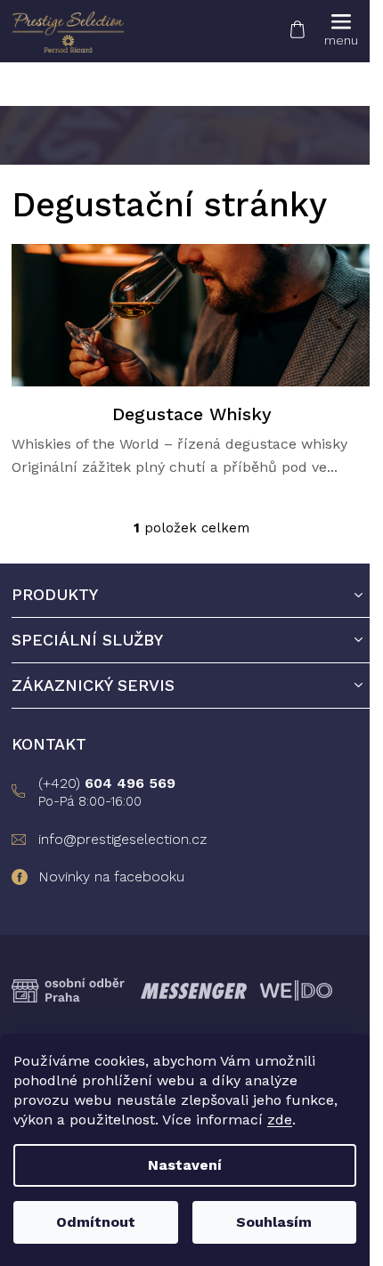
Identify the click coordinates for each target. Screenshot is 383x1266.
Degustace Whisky (192, 414)
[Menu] (341, 31)
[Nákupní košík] (296, 26)
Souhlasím (274, 1221)
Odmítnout (95, 1221)
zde (279, 1119)
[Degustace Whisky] (191, 314)
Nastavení (185, 1164)
